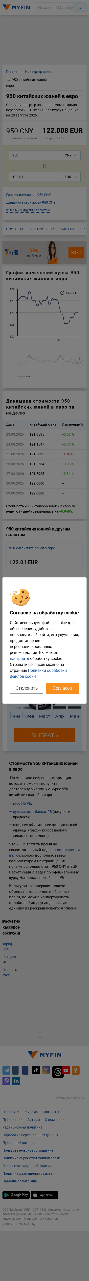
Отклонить (27, 688)
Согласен (62, 688)
